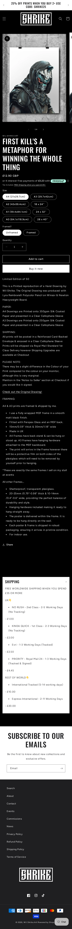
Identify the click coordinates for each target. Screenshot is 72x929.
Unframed (12, 232)
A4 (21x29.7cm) (15, 196)
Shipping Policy (15, 849)
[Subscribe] (61, 768)
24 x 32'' (41, 211)
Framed (31, 232)
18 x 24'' (39, 204)
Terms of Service (16, 856)
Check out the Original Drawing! (22, 391)
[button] (4, 18)
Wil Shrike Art (30, 922)
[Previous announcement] (3, 5)
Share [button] (9, 544)
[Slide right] (43, 129)
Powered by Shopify (47, 922)
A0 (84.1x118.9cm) (17, 219)
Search (11, 788)
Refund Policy (15, 841)
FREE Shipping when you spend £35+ (30, 185)
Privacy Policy (15, 834)
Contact (11, 803)
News (10, 826)
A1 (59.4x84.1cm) (16, 211)
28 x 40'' (42, 219)
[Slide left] (28, 129)
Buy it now (36, 268)
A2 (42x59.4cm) (16, 204)
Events (11, 811)
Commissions (14, 818)
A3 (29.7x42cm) (43, 196)
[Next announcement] (68, 5)
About (10, 796)
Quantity (7, 240)
